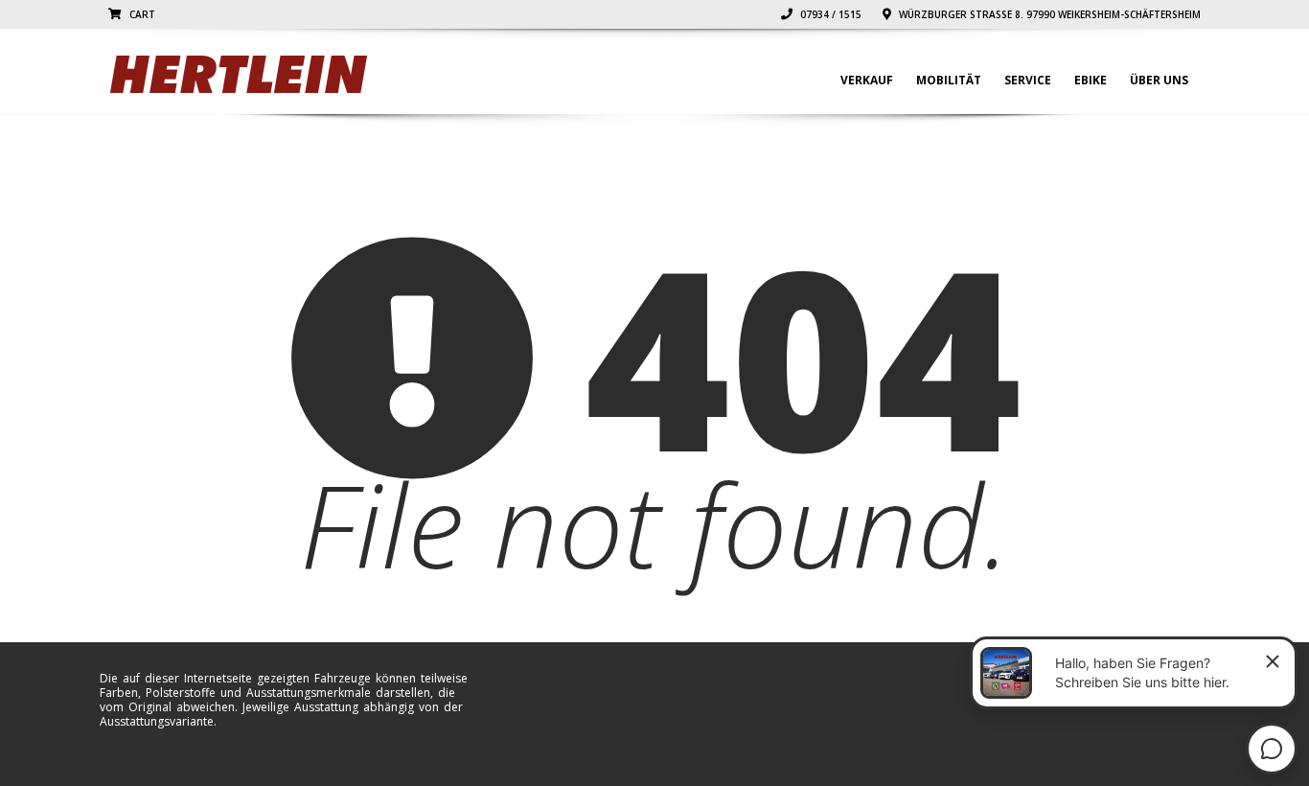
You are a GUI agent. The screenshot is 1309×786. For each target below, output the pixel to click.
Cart (140, 14)
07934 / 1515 (829, 14)
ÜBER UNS (1159, 80)
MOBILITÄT (948, 80)
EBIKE (1090, 80)
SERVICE (1027, 80)
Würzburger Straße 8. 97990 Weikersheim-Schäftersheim (1048, 14)
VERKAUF (866, 80)
